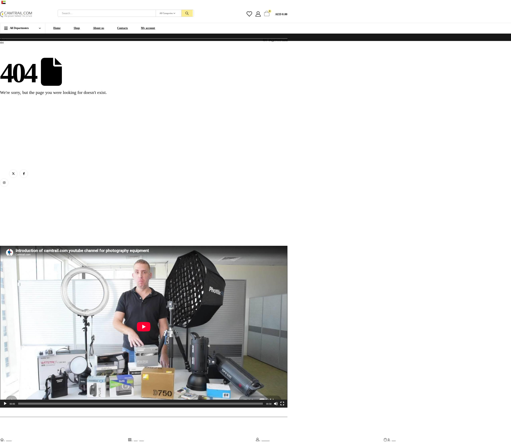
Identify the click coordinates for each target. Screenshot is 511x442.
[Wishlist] (249, 14)
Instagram (4, 182)
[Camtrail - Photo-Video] (16, 14)
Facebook (24, 173)
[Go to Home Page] (1, 39)
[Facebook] (284, 2)
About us (98, 28)
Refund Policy (8, 224)
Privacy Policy (8, 230)
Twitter (13, 173)
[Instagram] (270, 2)
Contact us (6, 212)
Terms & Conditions (11, 218)
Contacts (122, 28)
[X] (277, 2)
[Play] (5, 404)
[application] (143, 327)
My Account (6, 200)
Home (56, 28)
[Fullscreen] (282, 404)
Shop (77, 28)
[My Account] (258, 14)
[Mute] (276, 404)
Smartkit (171, 423)
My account (148, 28)
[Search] (187, 13)
